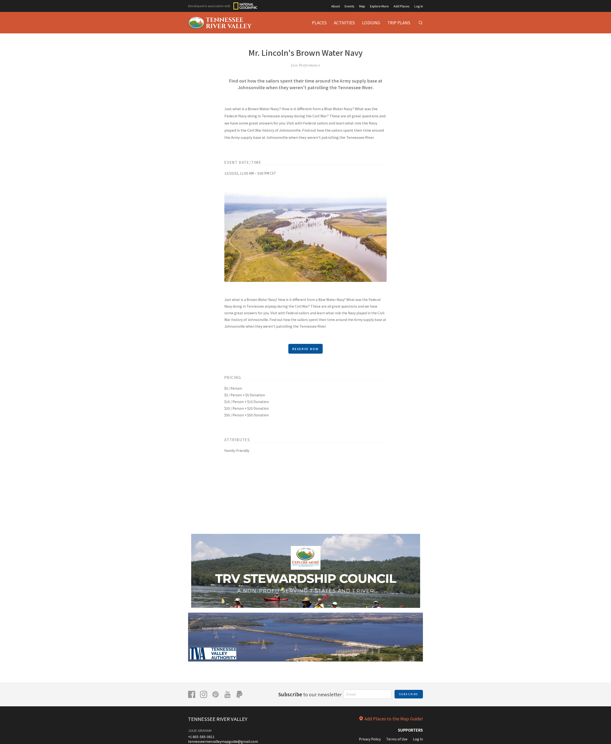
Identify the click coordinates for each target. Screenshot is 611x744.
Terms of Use (396, 739)
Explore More (379, 6)
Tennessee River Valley (217, 719)
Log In (418, 6)
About (335, 6)
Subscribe (408, 694)
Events (349, 6)
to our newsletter (310, 694)
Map (362, 6)
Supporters (410, 730)
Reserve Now (305, 349)
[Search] (420, 22)
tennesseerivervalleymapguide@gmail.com (223, 741)
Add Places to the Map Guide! (393, 718)
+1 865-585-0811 (201, 736)
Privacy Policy (370, 739)
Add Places (402, 6)
